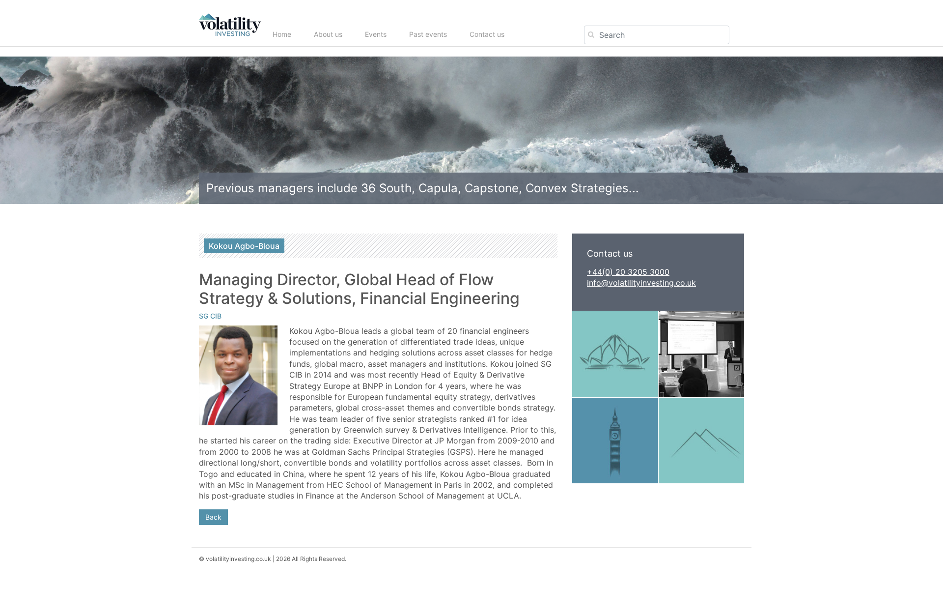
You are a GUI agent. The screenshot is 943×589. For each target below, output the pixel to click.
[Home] (234, 25)
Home (282, 34)
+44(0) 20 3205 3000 (628, 272)
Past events (428, 34)
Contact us (487, 34)
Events (376, 34)
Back (213, 517)
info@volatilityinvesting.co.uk (641, 283)
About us (328, 34)
